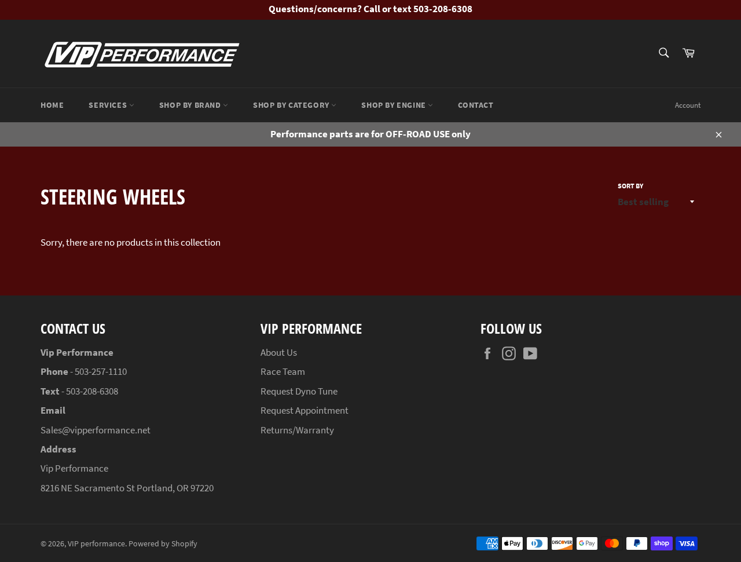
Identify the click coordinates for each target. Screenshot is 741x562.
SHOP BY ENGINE (394, 105)
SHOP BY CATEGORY (292, 105)
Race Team (283, 371)
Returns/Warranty (297, 430)
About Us (279, 352)
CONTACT (475, 105)
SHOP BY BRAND (191, 105)
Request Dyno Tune (299, 391)
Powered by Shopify (163, 544)
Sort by (630, 185)
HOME (52, 105)
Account (687, 105)
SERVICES (109, 105)
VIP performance (96, 544)
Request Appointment (305, 410)
